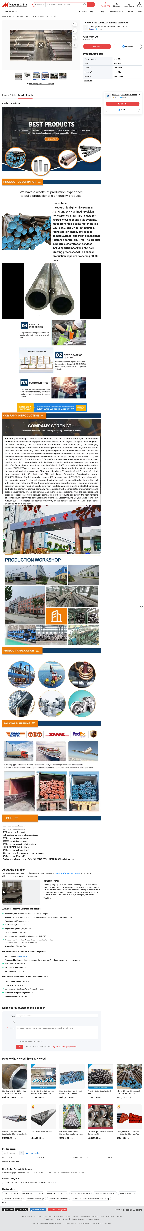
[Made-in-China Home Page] (14, 4)
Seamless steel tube (25, 956)
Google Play (21, 1210)
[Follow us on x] (127, 1210)
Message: (11, 1028)
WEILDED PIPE (42, 1158)
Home (4, 16)
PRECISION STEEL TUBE (10, 1162)
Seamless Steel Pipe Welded (58, 1199)
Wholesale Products (72, 1216)
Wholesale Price (85, 1216)
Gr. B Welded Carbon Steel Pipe (41, 1132)
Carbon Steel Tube (10, 1183)
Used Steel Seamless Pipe (35, 1199)
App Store (8, 1210)
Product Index (110, 1216)
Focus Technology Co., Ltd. (56, 1223)
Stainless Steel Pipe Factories (32, 1193)
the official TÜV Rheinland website (67, 873)
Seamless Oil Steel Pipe (128, 1193)
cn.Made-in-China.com (93, 1219)
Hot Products (26, 1216)
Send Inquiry (97, 46)
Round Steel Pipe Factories (80, 1193)
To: (14, 1022)
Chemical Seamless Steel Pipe (104, 1193)
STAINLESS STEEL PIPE (80, 1158)
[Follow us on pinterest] (137, 1210)
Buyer (92, 11)
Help (102, 11)
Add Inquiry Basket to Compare (41, 83)
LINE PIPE (110, 1158)
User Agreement (84, 1223)
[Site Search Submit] (91, 4)
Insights (119, 1216)
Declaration (95, 1223)
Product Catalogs (34, 1153)
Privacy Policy (106, 1223)
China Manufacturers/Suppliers (54, 1216)
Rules (140, 11)
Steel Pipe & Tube (51, 16)
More (4, 1203)
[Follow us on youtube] (134, 1210)
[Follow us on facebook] (124, 1210)
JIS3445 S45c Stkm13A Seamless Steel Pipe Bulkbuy (91, 1199)
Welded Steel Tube (47, 1183)
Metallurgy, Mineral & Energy (19, 16)
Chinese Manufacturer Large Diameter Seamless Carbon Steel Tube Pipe (70, 1134)
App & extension (115, 11)
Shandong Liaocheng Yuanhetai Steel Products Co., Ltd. (108, 26)
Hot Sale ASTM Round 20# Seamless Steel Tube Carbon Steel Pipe (14, 1134)
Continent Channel (98, 1216)
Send (19, 1047)
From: (13, 1016)
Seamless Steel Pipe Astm (13, 1199)
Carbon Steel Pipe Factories (56, 1193)
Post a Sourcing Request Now (64, 1047)
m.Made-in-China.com (77, 1219)
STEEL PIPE (6, 1158)
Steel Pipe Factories (11, 1193)
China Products (37, 1216)
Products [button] (38, 4)
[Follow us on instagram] (131, 1210)
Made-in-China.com (62, 1219)
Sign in (139, 6)
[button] (84, 4)
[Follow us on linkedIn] (140, 1210)
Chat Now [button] (129, 46)
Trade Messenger (38, 1210)
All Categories (10, 11)
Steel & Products (37, 16)
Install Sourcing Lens (58, 1210)
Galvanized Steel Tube (29, 1183)
